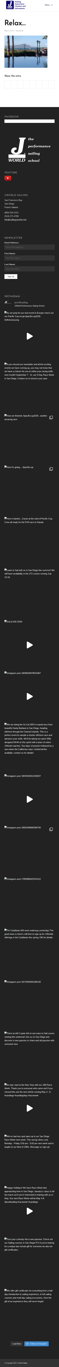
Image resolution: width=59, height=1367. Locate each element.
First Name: (10, 253)
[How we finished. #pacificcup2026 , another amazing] (29, 439)
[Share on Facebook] (8, 84)
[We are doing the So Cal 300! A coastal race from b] (29, 748)
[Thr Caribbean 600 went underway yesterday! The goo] (29, 954)
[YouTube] (8, 178)
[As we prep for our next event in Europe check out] (29, 336)
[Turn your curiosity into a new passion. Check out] (29, 1263)
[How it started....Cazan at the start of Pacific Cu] (29, 542)
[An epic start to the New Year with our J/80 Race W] (29, 1108)
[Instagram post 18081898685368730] (29, 851)
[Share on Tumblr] (33, 84)
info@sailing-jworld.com (15, 219)
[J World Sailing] (16, 5)
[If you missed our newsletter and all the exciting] (29, 388)
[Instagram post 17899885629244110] (29, 902)
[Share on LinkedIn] (26, 84)
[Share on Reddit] (45, 84)
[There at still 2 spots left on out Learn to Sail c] (29, 1057)
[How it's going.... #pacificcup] (29, 491)
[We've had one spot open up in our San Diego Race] (29, 1160)
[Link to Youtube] (52, 1363)
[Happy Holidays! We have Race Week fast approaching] (29, 1211)
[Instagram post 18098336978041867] (29, 696)
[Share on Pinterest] (20, 84)
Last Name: (9, 264)
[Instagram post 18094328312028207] (29, 799)
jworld (20, 31)
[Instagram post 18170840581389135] (29, 1005)
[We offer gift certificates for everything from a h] (29, 1314)
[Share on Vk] (39, 84)
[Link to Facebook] (48, 1363)
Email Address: (11, 243)
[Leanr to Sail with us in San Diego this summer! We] (29, 594)
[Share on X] (14, 84)
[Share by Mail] (51, 84)
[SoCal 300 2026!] (29, 645)
